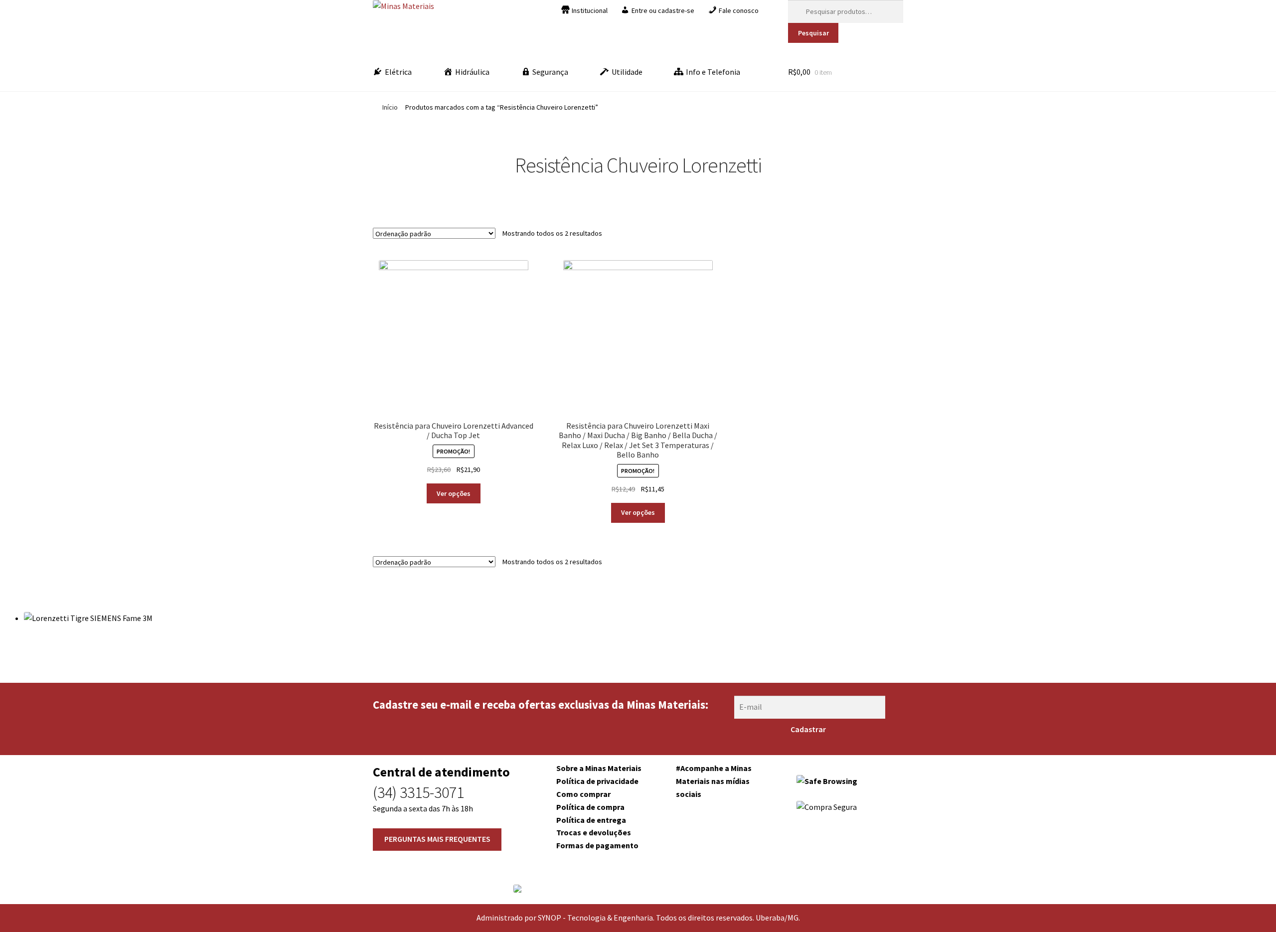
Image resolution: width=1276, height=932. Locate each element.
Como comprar (583, 794)
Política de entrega (591, 820)
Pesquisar (813, 32)
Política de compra (590, 807)
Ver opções (454, 493)
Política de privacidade (597, 781)
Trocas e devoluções (593, 832)
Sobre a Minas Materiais (598, 768)
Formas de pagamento (597, 845)
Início (390, 107)
